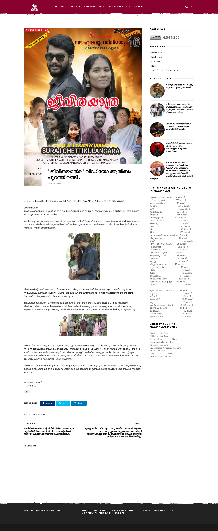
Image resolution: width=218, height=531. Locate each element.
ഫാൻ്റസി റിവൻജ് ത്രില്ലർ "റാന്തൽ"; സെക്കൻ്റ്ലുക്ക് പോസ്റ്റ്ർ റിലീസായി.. (178, 126)
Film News (60, 6)
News (153, 65)
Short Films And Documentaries (165, 70)
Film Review (74, 6)
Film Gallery (156, 52)
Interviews (89, 6)
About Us (138, 6)
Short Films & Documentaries (114, 6)
